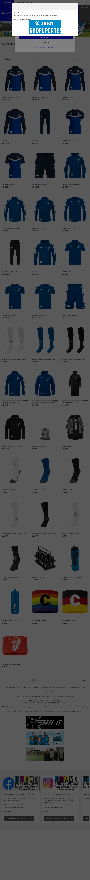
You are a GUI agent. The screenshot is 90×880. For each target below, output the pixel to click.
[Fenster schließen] (74, 6)
